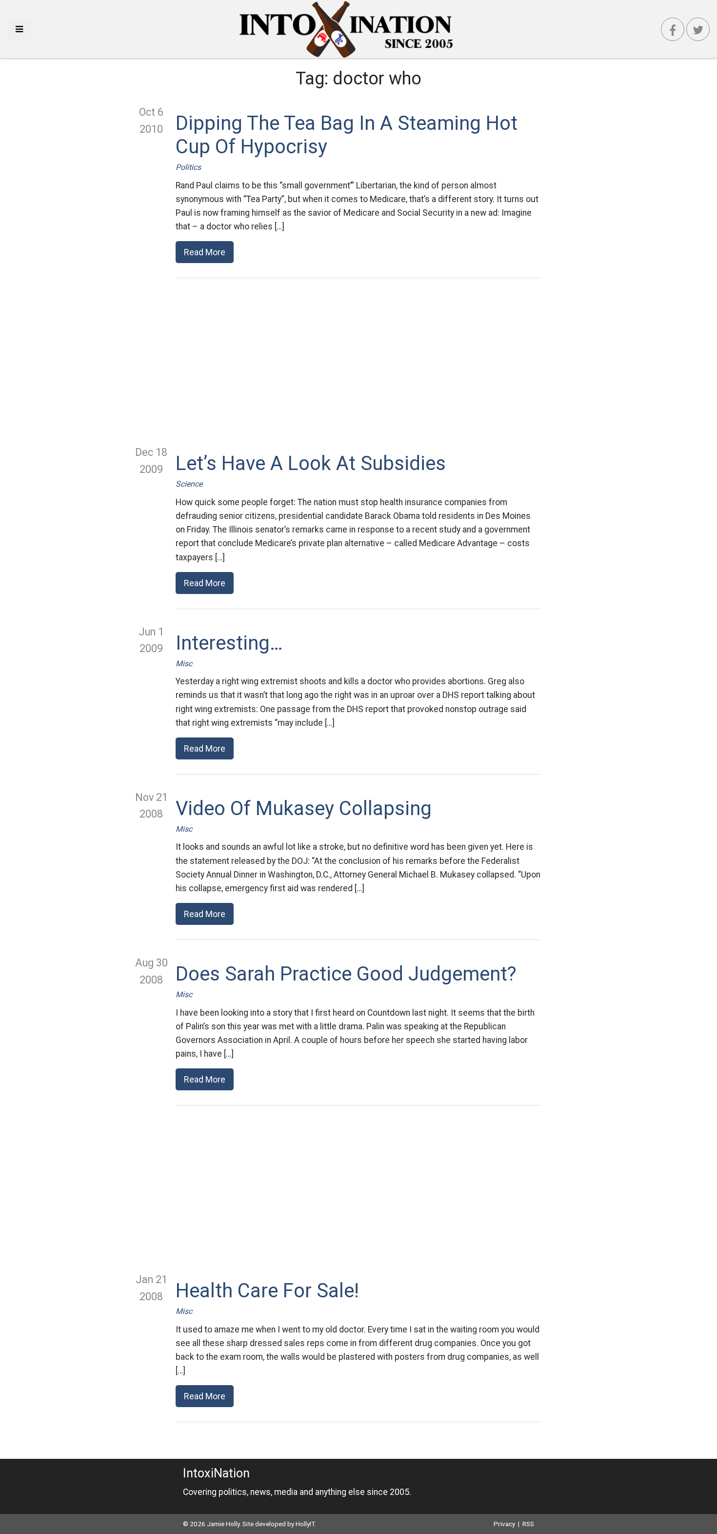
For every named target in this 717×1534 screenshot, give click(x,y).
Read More (204, 252)
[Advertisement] (358, 361)
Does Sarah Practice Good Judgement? (346, 973)
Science (189, 484)
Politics (188, 167)
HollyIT (305, 1524)
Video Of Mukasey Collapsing (304, 808)
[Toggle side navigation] (19, 29)
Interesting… (229, 643)
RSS (528, 1524)
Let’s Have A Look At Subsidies (311, 463)
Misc (184, 663)
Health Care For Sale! (267, 1290)
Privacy (504, 1524)
